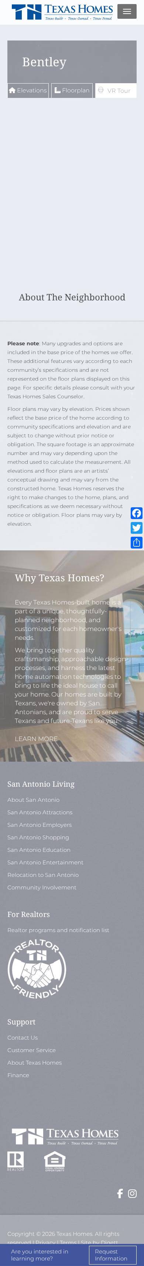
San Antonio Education (39, 849)
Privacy (45, 1242)
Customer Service (31, 1050)
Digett (109, 1242)
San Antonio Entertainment (45, 862)
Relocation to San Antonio (43, 874)
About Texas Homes (34, 1062)
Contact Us (22, 1037)
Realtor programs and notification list (59, 930)
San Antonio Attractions (39, 812)
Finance (18, 1075)
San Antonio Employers (39, 824)
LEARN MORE (36, 739)
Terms (68, 1242)
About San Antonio (33, 799)
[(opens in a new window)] (120, 1195)
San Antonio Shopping (38, 837)
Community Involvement (41, 887)
